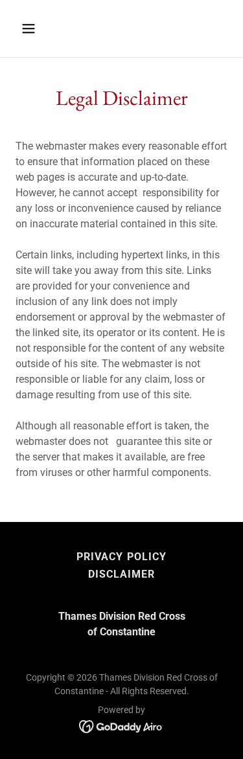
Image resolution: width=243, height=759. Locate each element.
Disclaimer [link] (121, 574)
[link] (121, 725)
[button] (31, 28)
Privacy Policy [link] (121, 556)
